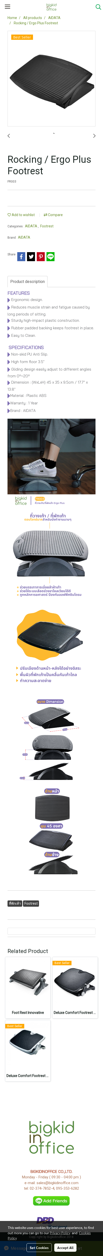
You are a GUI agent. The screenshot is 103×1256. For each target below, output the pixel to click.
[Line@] (51, 1200)
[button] (97, 7)
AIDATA (31, 226)
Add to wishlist (23, 215)
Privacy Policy (60, 1232)
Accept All (65, 1247)
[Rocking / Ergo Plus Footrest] (51, 79)
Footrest (47, 226)
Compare (55, 215)
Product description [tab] (27, 281)
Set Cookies (39, 1247)
